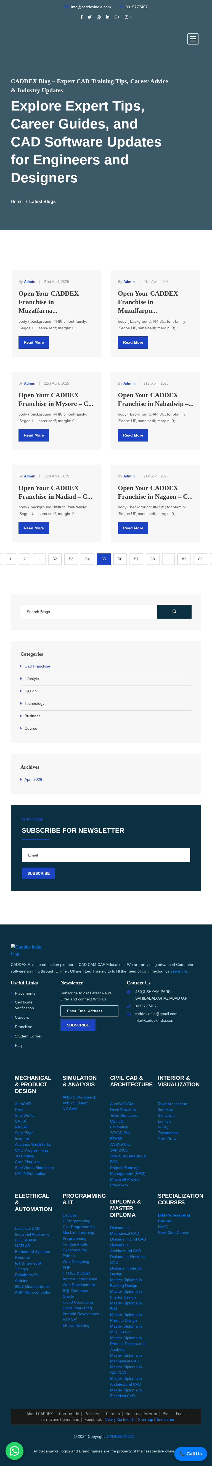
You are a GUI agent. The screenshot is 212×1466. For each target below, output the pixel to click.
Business (32, 716)
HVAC (163, 1227)
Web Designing (76, 1261)
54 (87, 559)
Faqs (180, 1414)
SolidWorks (25, 1115)
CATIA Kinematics (30, 1173)
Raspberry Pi (26, 1275)
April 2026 (33, 779)
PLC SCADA (25, 1240)
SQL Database (75, 1290)
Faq (18, 1045)
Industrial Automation (33, 1234)
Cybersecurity (75, 1250)
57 (136, 559)
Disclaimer (165, 1419)
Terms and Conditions (59, 1419)
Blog (167, 1414)
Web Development (79, 1285)
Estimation (119, 1127)
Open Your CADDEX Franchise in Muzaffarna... (48, 302)
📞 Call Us (191, 1453)
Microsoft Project (124, 1179)
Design (31, 691)
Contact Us (69, 1414)
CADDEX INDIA (120, 1436)
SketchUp (166, 1115)
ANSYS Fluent (75, 1103)
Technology (34, 703)
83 (200, 559)
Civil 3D (116, 1121)
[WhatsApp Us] (14, 1451)
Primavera (119, 1185)
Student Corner (28, 1036)
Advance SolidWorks (33, 1144)
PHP (66, 1267)
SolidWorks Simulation (34, 1167)
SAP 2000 (119, 1150)
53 (71, 559)
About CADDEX (40, 1414)
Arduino (21, 1280)
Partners (92, 1414)
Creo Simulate (27, 1162)
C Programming (76, 1221)
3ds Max (165, 1109)
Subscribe (78, 1025)
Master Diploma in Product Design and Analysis (127, 1344)
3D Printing (24, 1156)
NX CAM (70, 1109)
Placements (25, 993)
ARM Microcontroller (33, 1292)
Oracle (68, 1296)
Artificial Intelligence (80, 1279)
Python (69, 1256)
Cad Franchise (37, 666)
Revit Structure (123, 1109)
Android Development (81, 1314)
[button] (192, 38)
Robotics (22, 1257)
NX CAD (22, 1127)
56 (120, 559)
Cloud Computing (78, 1302)
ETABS (116, 1138)
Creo (19, 1109)
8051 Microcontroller (33, 1286)
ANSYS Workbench (79, 1097)
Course (31, 728)
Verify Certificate (120, 1419)
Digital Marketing (77, 1308)
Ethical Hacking (76, 1325)
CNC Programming (31, 1150)
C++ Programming (79, 1227)
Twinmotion (168, 1133)
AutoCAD (23, 1104)
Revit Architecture (173, 1104)
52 (55, 559)
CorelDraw (167, 1138)
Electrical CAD (27, 1228)
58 (152, 559)
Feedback (93, 1419)
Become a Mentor (141, 1414)
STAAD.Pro (120, 1133)
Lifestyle (32, 678)
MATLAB (22, 1246)
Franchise (23, 1026)
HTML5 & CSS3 (76, 1273)
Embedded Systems (32, 1251)
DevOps (70, 1215)
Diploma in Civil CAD (128, 1239)
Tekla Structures (124, 1115)
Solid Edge (24, 1133)
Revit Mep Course (173, 1232)
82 (184, 559)
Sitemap (145, 1419)
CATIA (20, 1121)
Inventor (22, 1138)
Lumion (164, 1121)
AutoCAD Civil (122, 1104)
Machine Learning (78, 1232)
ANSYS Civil (120, 1144)
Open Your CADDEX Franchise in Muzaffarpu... (148, 302)
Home (17, 201)
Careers (22, 1017)
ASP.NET (70, 1319)
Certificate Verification (24, 1005)
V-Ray (163, 1127)
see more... (180, 971)
